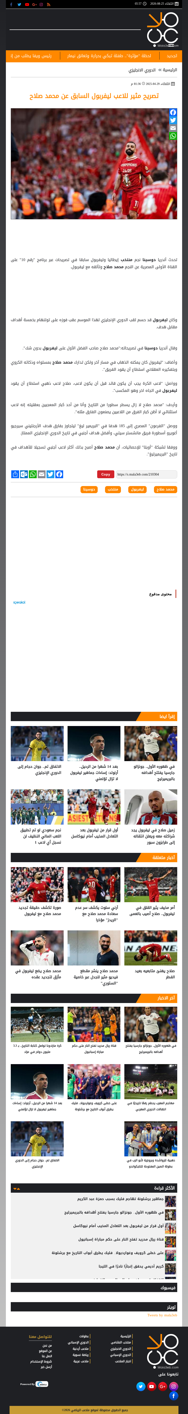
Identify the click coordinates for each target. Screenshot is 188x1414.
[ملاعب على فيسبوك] (13, 4)
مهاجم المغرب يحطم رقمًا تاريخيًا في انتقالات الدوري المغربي (150, 1106)
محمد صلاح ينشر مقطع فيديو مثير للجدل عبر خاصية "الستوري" (96, 977)
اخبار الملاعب (123, 1361)
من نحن (47, 1345)
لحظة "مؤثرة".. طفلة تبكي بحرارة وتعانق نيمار (143, 56)
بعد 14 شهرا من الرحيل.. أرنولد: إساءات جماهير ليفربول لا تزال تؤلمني (94, 773)
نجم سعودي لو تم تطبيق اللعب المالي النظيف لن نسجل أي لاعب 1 (40, 836)
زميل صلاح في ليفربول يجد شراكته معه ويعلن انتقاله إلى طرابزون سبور (153, 836)
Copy (105, 474)
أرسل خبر (46, 1367)
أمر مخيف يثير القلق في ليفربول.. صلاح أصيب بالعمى (152, 911)
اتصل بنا (47, 1356)
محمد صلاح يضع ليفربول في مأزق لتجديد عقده (38, 974)
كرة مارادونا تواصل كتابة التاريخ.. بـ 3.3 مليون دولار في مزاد (37, 1049)
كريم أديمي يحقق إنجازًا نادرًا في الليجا (131, 1266)
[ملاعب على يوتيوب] (27, 4)
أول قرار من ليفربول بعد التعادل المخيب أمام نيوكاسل (94, 833)
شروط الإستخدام (41, 1361)
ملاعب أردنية (81, 1349)
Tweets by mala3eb (162, 1315)
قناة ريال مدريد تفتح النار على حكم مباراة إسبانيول (94, 1049)
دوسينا (149, 260)
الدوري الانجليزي (142, 70)
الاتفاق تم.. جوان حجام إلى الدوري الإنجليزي (39, 770)
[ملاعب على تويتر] (20, 4)
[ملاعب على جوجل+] (35, 4)
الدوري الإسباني (120, 1355)
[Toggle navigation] (171, 44)
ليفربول (160, 320)
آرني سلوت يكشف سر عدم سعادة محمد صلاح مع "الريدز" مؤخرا (96, 914)
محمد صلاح (113, 267)
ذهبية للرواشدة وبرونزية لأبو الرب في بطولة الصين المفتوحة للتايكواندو (151, 1163)
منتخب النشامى (121, 1342)
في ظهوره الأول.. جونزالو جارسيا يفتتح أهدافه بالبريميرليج (154, 773)
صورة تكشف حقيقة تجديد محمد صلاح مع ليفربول (40, 911)
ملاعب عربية (81, 1361)
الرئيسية (170, 70)
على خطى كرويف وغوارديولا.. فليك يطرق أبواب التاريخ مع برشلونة (94, 1106)
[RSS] (49, 4)
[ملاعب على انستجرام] (42, 4)
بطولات (84, 1336)
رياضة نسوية (81, 1355)
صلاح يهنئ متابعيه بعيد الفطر (155, 974)
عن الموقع (45, 1351)
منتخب (126, 260)
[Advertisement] (94, 283)
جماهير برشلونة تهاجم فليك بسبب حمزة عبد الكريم (120, 1199)
